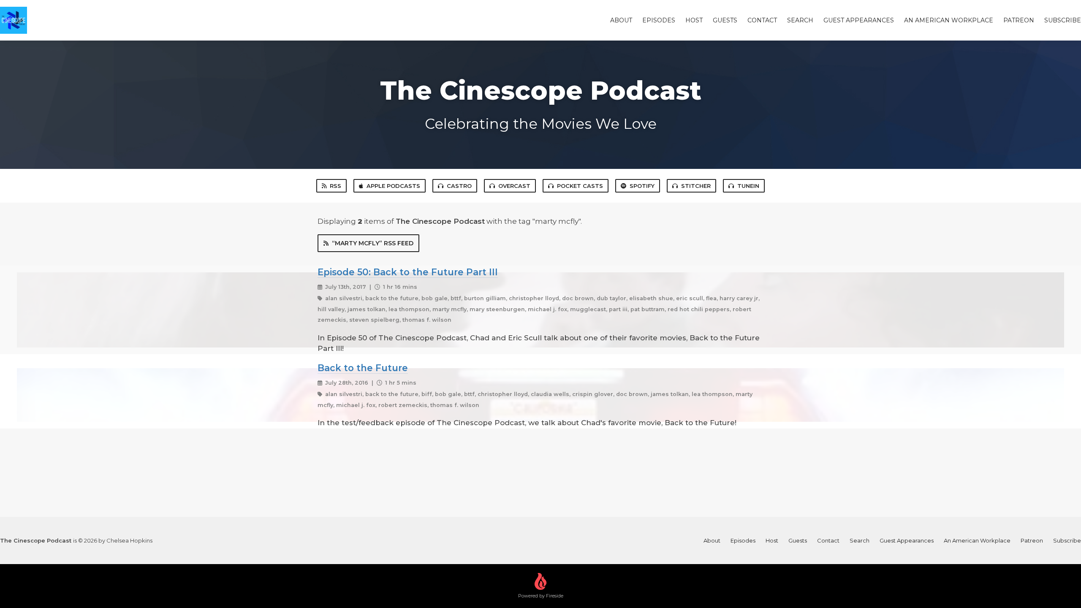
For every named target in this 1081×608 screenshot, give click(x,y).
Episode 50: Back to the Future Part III (408, 271)
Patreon (1018, 20)
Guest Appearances (858, 20)
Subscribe (1062, 20)
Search (800, 20)
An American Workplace (948, 20)
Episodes (658, 20)
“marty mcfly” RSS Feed (372, 243)
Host (694, 20)
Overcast (514, 185)
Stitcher (696, 185)
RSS (335, 185)
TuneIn (748, 185)
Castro (459, 185)
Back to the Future (363, 367)
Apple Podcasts (393, 185)
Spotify (642, 185)
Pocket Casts (580, 185)
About (621, 20)
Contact (762, 20)
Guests (725, 20)
